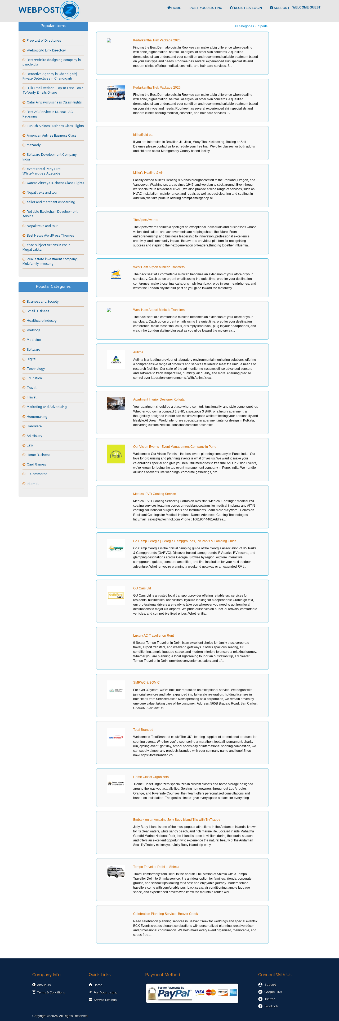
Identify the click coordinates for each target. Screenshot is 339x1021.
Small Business (38, 311)
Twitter (270, 999)
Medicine (34, 340)
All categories (244, 26)
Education (34, 378)
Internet (33, 484)
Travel (31, 388)
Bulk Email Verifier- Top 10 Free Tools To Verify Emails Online (53, 90)
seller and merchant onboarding (51, 202)
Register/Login (247, 8)
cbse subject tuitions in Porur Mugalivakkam (46, 247)
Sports (262, 26)
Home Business (38, 455)
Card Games (36, 464)
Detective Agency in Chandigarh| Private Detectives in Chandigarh (50, 76)
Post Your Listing (205, 8)
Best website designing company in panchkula (52, 62)
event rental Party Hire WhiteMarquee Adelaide (42, 171)
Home (176, 8)
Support (281, 8)
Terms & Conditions (51, 992)
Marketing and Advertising (47, 407)
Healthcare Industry (42, 321)
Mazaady (34, 145)
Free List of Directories (44, 40)
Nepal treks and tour (42, 192)
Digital (31, 359)
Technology (36, 369)
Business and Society (43, 301)
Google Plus (273, 992)
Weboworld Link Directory (46, 50)
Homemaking (37, 417)
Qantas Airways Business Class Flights (55, 183)
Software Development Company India (50, 157)
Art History (34, 436)
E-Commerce (37, 474)
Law (30, 445)
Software (33, 349)
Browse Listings (105, 1000)
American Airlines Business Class (51, 135)
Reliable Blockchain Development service (50, 214)
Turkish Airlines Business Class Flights (55, 126)
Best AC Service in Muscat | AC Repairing (48, 114)
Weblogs (33, 330)
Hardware (34, 426)
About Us (44, 985)
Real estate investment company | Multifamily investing (50, 261)
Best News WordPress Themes (50, 235)
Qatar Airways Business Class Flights (54, 102)
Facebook (271, 1006)
